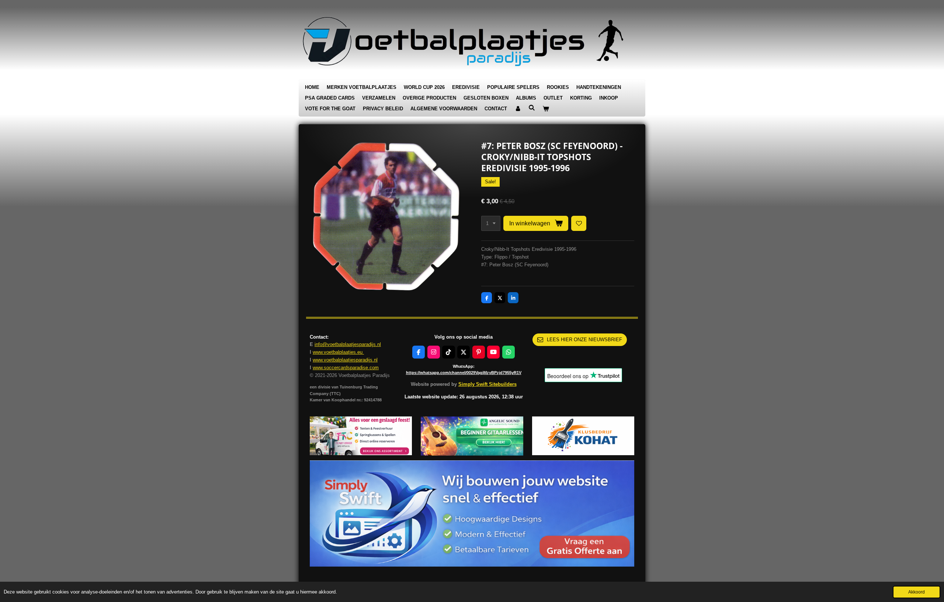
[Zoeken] (532, 108)
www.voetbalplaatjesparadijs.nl (345, 360)
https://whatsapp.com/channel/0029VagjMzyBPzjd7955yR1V (463, 372)
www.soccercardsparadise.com (346, 367)
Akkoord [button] (916, 591)
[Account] (518, 109)
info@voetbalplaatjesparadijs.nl (348, 344)
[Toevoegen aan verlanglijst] (578, 223)
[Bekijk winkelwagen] (546, 109)
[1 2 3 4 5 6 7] (490, 223)
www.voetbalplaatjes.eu (338, 352)
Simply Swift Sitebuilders (487, 384)
